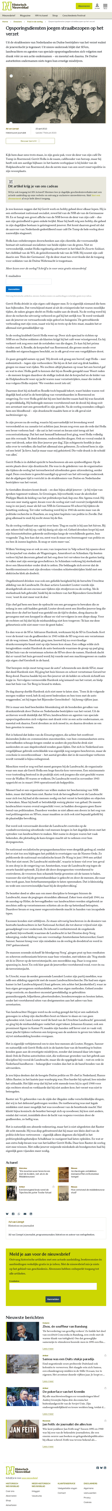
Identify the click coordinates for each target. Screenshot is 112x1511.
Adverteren (11, 1505)
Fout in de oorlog (35, 21)
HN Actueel (41, 15)
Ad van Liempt (12, 128)
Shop (55, 15)
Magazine (25, 15)
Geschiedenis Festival (73, 15)
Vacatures (37, 1495)
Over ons (10, 1491)
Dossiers (18, 21)
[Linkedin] (31, 1214)
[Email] (25, 1214)
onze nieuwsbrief (30, 1478)
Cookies (87, 1502)
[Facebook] (13, 1214)
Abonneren (84, 6)
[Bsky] (101, 1467)
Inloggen (36, 1491)
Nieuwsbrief (8, 15)
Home (5, 21)
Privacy (87, 1497)
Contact (62, 1492)
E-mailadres (13, 276)
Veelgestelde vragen (67, 1488)
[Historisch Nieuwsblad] (15, 6)
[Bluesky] (7, 1214)
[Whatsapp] (19, 1214)
